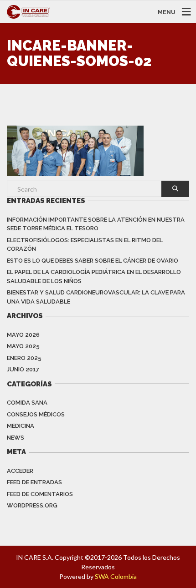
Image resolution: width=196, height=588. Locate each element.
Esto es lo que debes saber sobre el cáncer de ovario (92, 260)
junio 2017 (23, 369)
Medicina (20, 425)
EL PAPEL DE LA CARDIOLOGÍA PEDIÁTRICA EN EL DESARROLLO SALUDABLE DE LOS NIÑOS (94, 276)
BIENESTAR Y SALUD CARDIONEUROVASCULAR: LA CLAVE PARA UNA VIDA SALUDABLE (96, 297)
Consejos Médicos (36, 414)
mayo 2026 (23, 334)
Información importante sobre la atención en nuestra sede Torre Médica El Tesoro (96, 224)
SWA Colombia (116, 576)
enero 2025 (24, 358)
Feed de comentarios (40, 494)
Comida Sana (27, 402)
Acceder (20, 470)
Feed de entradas (34, 482)
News (15, 437)
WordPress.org (32, 505)
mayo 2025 (23, 346)
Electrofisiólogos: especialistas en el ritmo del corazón (85, 245)
